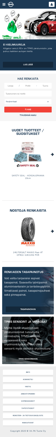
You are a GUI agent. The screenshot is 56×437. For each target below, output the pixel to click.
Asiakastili (28, 379)
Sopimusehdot (28, 401)
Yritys (28, 387)
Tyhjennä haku (28, 115)
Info (28, 372)
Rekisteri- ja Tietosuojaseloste (28, 415)
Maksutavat (28, 423)
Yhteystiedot (28, 408)
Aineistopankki (28, 394)
